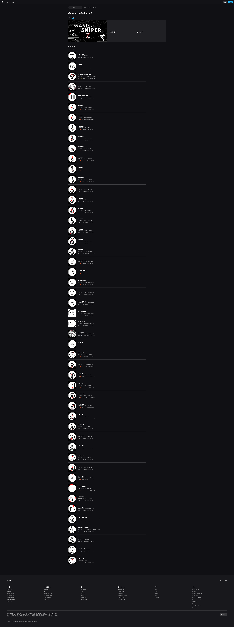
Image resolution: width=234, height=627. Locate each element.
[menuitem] (84, 7)
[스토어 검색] (69, 7)
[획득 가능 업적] (74, 46)
